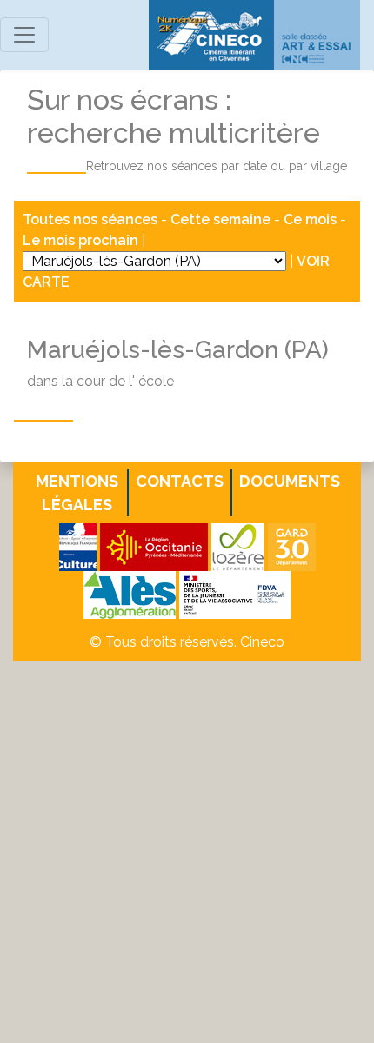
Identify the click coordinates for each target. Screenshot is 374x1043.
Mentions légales (77, 493)
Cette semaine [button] (220, 219)
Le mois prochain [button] (80, 240)
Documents (289, 481)
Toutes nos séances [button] (92, 219)
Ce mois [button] (310, 219)
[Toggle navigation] (24, 34)
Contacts (180, 481)
